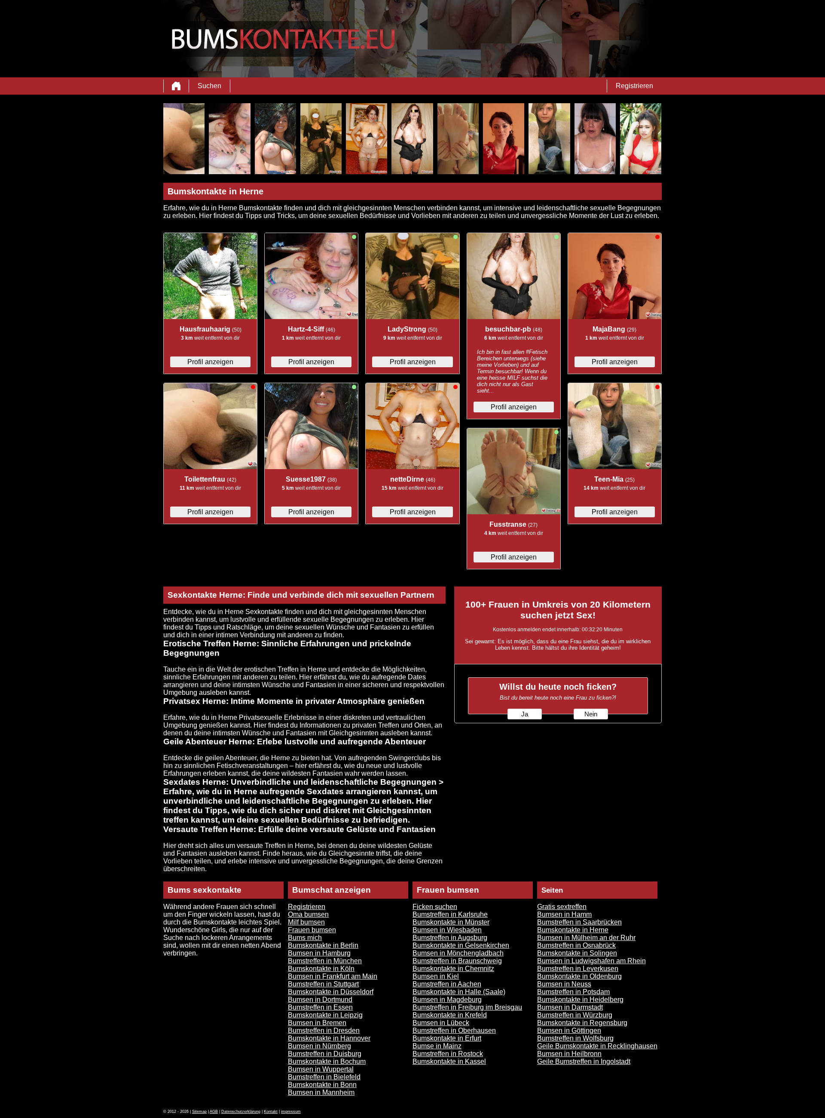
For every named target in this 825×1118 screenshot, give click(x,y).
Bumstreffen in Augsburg (449, 937)
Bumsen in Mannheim (321, 1092)
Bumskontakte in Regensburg (582, 1022)
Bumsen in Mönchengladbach (458, 953)
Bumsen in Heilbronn (569, 1053)
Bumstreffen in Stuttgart (323, 984)
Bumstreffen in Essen (320, 1007)
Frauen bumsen (312, 930)
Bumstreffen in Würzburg (574, 1015)
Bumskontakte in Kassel (449, 1061)
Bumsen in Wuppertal (321, 1069)
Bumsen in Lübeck (440, 1022)
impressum (291, 1111)
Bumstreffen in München (325, 960)
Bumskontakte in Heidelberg (580, 999)
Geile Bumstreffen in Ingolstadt (583, 1061)
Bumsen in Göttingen (569, 1030)
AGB (214, 1111)
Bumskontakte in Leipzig (325, 1015)
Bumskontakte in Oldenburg (579, 976)
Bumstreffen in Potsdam (573, 991)
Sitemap (199, 1111)
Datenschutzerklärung (240, 1111)
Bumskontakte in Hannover (329, 1038)
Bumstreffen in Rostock (447, 1053)
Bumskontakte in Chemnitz (453, 968)
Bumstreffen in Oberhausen (454, 1030)
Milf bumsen (306, 922)
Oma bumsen (308, 914)
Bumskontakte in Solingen (577, 953)
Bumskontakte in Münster (450, 922)
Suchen (209, 85)
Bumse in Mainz (436, 1046)
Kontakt (271, 1111)
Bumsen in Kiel (435, 976)
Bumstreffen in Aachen (446, 984)
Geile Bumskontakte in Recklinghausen (597, 1046)
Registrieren (634, 85)
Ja (524, 714)
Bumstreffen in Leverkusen (577, 968)
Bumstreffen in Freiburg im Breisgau (467, 1007)
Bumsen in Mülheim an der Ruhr (586, 937)
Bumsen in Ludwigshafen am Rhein (591, 960)
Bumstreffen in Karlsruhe (450, 914)
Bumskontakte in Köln (321, 968)
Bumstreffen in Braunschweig (457, 960)
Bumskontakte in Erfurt (446, 1038)
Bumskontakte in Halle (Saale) (458, 991)
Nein (590, 714)
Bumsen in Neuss (564, 984)
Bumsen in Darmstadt (570, 1007)
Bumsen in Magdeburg (447, 999)
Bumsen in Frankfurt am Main (332, 976)
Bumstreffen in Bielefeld (324, 1077)
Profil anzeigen (210, 362)
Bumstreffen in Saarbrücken (579, 922)
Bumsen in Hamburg (319, 953)
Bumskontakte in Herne (572, 930)
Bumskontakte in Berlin (323, 945)
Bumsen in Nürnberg (319, 1046)
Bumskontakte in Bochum (327, 1061)
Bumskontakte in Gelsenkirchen (460, 945)
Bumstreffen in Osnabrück (576, 945)
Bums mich (305, 937)
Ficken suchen (434, 906)
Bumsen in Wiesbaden (447, 930)
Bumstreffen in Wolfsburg (575, 1038)
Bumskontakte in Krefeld (449, 1015)
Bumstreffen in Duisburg (324, 1053)
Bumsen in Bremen (317, 1022)
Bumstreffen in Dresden (324, 1030)
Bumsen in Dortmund (320, 999)
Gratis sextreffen (562, 906)
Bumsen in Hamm (564, 914)
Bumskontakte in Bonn (322, 1084)
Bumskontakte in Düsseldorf (330, 991)
